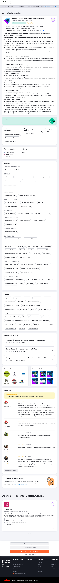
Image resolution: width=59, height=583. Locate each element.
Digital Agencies (11, 12)
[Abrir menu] (56, 2)
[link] (53, 2)
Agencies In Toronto (34, 12)
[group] (29, 514)
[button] (19, 23)
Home (3, 12)
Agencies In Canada (22, 12)
